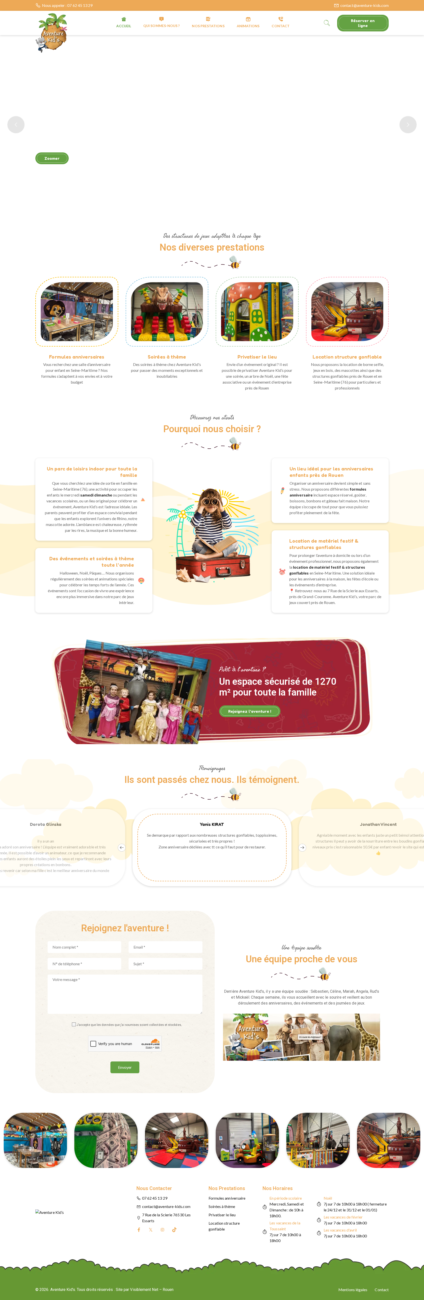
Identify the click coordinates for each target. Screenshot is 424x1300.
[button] (212, 262)
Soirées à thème (167, 357)
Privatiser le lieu (257, 357)
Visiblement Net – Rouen (151, 1289)
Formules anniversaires (76, 357)
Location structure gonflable (347, 357)
